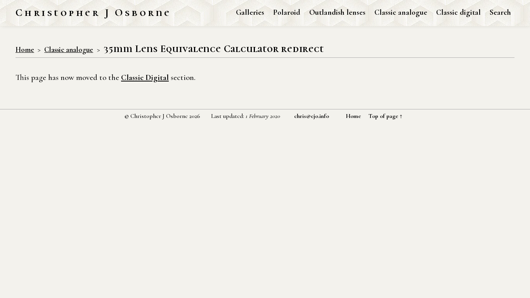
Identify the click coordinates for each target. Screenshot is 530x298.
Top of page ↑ (385, 116)
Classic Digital (145, 77)
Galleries (250, 12)
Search (500, 12)
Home (25, 49)
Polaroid (286, 12)
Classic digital (458, 12)
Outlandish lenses (337, 12)
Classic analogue (400, 12)
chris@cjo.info (311, 116)
